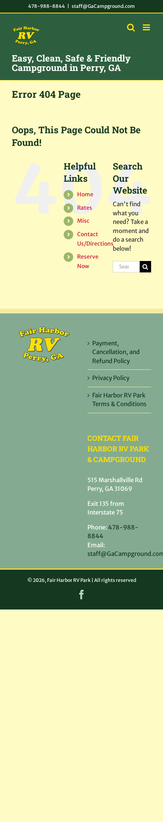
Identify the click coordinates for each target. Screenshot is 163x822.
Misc (83, 220)
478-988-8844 (46, 6)
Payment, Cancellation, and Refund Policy (116, 352)
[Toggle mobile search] (131, 27)
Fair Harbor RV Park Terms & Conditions (119, 399)
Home (85, 194)
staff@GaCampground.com (103, 6)
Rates (84, 207)
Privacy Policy (110, 378)
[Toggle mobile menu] (147, 27)
